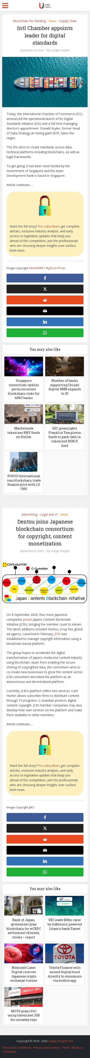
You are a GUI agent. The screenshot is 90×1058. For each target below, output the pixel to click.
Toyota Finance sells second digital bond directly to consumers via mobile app (65, 974)
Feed (65, 1047)
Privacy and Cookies (46, 1047)
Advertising (29, 514)
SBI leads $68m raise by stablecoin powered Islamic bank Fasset (65, 924)
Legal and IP (48, 514)
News (52, 21)
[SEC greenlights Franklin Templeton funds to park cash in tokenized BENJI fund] (64, 414)
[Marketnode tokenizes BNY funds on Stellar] (23, 414)
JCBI (57, 634)
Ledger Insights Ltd (60, 1041)
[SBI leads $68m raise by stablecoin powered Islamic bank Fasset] (64, 905)
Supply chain (68, 21)
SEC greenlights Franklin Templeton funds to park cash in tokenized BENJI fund (64, 436)
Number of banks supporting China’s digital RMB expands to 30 (64, 387)
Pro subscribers (49, 226)
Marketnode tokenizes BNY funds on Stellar (23, 432)
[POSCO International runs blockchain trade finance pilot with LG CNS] (23, 461)
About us (77, 1047)
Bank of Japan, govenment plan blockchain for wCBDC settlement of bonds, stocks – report (24, 928)
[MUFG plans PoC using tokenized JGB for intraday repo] (23, 997)
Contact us (9, 1051)
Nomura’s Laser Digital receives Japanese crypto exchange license (23, 974)
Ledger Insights (60, 50)
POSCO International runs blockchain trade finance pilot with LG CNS (24, 482)
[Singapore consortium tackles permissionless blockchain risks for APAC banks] (23, 366)
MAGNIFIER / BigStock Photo (47, 268)
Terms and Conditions (16, 1047)
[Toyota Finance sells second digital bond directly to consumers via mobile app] (64, 953)
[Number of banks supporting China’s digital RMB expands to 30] (64, 366)
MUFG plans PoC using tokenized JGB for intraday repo (24, 1015)
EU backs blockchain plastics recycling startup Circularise (43, 1038)
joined (27, 619)
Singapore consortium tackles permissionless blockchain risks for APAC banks (24, 389)
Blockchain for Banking (29, 21)
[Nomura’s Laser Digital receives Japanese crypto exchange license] (23, 953)
